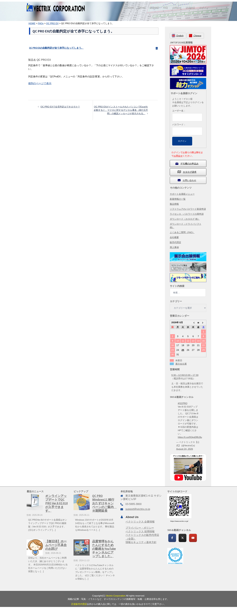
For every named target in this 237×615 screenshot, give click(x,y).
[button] (93, 47)
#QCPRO (182, 403)
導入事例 (174, 247)
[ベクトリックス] (56, 7)
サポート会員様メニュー (182, 194)
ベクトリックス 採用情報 (140, 531)
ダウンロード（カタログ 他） (185, 219)
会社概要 (174, 237)
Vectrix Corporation (115, 595)
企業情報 (190, 7)
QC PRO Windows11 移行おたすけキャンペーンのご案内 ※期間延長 (104, 503)
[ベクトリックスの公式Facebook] (172, 538)
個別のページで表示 (39, 83)
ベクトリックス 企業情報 (140, 521)
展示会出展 (181, 364)
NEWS (141, 7)
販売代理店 (175, 242)
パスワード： (179, 124)
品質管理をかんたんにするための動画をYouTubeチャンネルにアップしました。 (104, 548)
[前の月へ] (193, 322)
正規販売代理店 (79, 604)
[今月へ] (198, 322)
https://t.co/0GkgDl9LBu (190, 437)
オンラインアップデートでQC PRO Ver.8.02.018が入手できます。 (56, 503)
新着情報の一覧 (178, 199)
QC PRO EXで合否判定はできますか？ (60, 106)
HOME (130, 7)
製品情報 (153, 7)
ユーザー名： (179, 110)
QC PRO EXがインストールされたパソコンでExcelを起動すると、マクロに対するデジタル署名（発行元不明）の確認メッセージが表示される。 (121, 110)
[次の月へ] (203, 322)
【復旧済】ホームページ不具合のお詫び (56, 545)
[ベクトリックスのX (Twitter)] (182, 538)
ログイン (203, 7)
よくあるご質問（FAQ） (182, 232)
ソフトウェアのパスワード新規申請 (188, 209)
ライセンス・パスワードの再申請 (187, 214)
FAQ (165, 7)
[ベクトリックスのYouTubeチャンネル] (193, 538)
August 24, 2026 (184, 449)
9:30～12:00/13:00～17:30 (184, 375)
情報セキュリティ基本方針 (141, 542)
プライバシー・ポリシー (140, 527)
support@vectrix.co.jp (137, 509)
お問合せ (176, 7)
